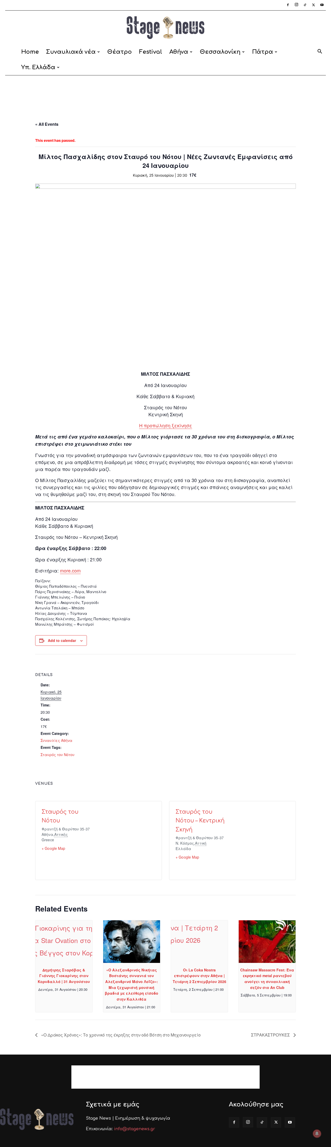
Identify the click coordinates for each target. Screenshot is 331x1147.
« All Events (46, 124)
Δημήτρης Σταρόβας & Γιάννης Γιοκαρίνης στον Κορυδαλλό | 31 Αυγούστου (64, 975)
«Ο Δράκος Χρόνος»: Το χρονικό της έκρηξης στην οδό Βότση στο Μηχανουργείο (120, 1035)
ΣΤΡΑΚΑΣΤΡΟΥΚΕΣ (271, 1035)
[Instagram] (296, 5)
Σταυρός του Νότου (57, 754)
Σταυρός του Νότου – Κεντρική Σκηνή (200, 821)
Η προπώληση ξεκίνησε (165, 425)
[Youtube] (322, 5)
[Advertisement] (165, 93)
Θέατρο (119, 52)
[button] (319, 52)
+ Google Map (53, 848)
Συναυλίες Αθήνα (56, 740)
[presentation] (63, 941)
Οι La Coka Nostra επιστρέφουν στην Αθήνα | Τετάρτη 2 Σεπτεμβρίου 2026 (199, 975)
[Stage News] (165, 27)
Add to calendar (62, 640)
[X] (313, 5)
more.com (70, 570)
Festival (150, 52)
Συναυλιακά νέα (71, 52)
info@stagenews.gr (134, 1129)
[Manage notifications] (317, 1133)
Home (30, 52)
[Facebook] (288, 5)
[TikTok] (305, 5)
